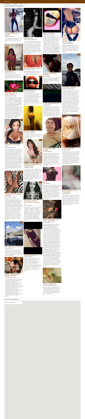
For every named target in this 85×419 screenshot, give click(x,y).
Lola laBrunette (28, 38)
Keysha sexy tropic (48, 33)
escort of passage (29, 131)
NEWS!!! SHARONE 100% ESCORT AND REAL (12, 275)
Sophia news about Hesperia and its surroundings (51, 220)
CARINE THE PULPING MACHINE (49, 74)
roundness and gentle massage (49, 149)
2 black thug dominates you (51, 103)
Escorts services (8, 4)
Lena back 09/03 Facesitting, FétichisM (13, 194)
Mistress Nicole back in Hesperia (11, 34)
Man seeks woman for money (13, 246)
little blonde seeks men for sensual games (70, 191)
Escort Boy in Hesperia (69, 87)
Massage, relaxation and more (32, 68)
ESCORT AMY (7, 1)
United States (15, 4)
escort (45, 181)
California (21, 4)
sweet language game (30, 90)
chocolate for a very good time (12, 145)
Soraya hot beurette (68, 148)
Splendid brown (9, 71)
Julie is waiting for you (30, 255)
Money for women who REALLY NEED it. (11, 93)
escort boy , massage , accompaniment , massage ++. (31, 202)
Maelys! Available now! (49, 284)
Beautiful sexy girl (67, 42)
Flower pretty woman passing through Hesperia (32, 165)
